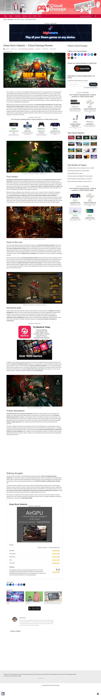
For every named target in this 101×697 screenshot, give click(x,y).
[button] (3, 693)
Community (17, 16)
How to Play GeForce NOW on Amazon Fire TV (80, 181)
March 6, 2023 (14, 49)
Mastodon (53, 496)
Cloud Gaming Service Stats (75, 173)
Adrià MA (7, 49)
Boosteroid (38, 49)
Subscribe (93, 84)
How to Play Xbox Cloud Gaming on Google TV (80, 178)
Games (11, 16)
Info (30, 16)
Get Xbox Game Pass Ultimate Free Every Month (80, 176)
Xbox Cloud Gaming (7, 51)
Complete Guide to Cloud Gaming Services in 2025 (81, 168)
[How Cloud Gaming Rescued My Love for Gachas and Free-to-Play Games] (53, 596)
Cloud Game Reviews (23, 49)
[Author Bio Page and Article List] (14, 619)
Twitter (46, 496)
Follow (34, 16)
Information (10, 19)
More (39, 16)
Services (24, 16)
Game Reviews (45, 49)
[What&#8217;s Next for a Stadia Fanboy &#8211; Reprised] (34, 596)
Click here (9, 496)
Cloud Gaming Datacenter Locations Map (78, 170)
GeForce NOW (53, 49)
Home (5, 16)
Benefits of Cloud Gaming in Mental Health (18, 97)
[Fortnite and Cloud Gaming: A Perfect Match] (15, 596)
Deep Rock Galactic (37, 179)
